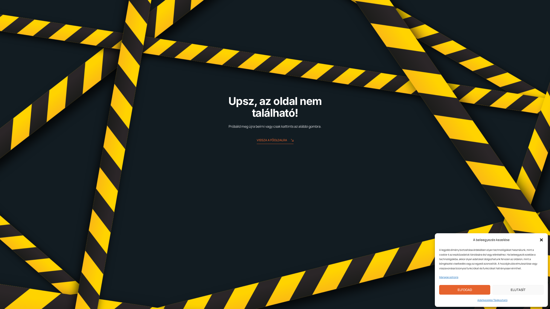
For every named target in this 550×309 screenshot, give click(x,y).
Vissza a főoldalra (272, 140)
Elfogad (465, 290)
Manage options (448, 277)
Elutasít (518, 290)
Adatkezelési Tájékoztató (492, 300)
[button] (541, 240)
